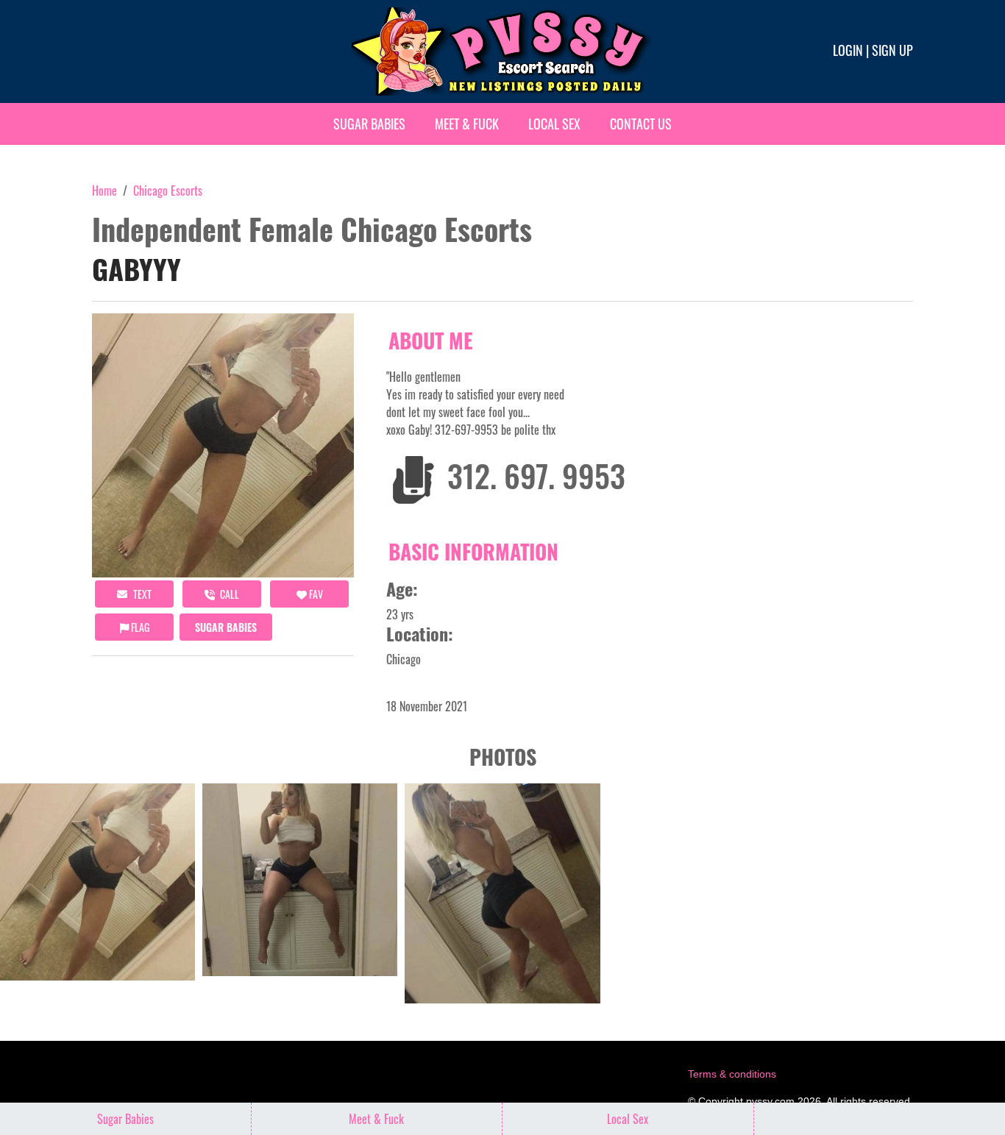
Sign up (892, 50)
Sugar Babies (369, 123)
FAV (315, 594)
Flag (139, 627)
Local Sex (554, 123)
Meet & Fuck (467, 123)
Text (141, 594)
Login (848, 50)
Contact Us (641, 123)
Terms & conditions (732, 1074)
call (228, 594)
